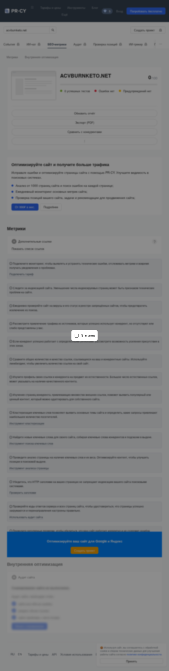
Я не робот (88, 335)
